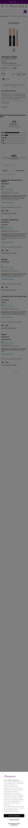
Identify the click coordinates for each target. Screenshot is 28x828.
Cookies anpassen (14, 819)
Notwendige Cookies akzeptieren (14, 824)
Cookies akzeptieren (14, 815)
